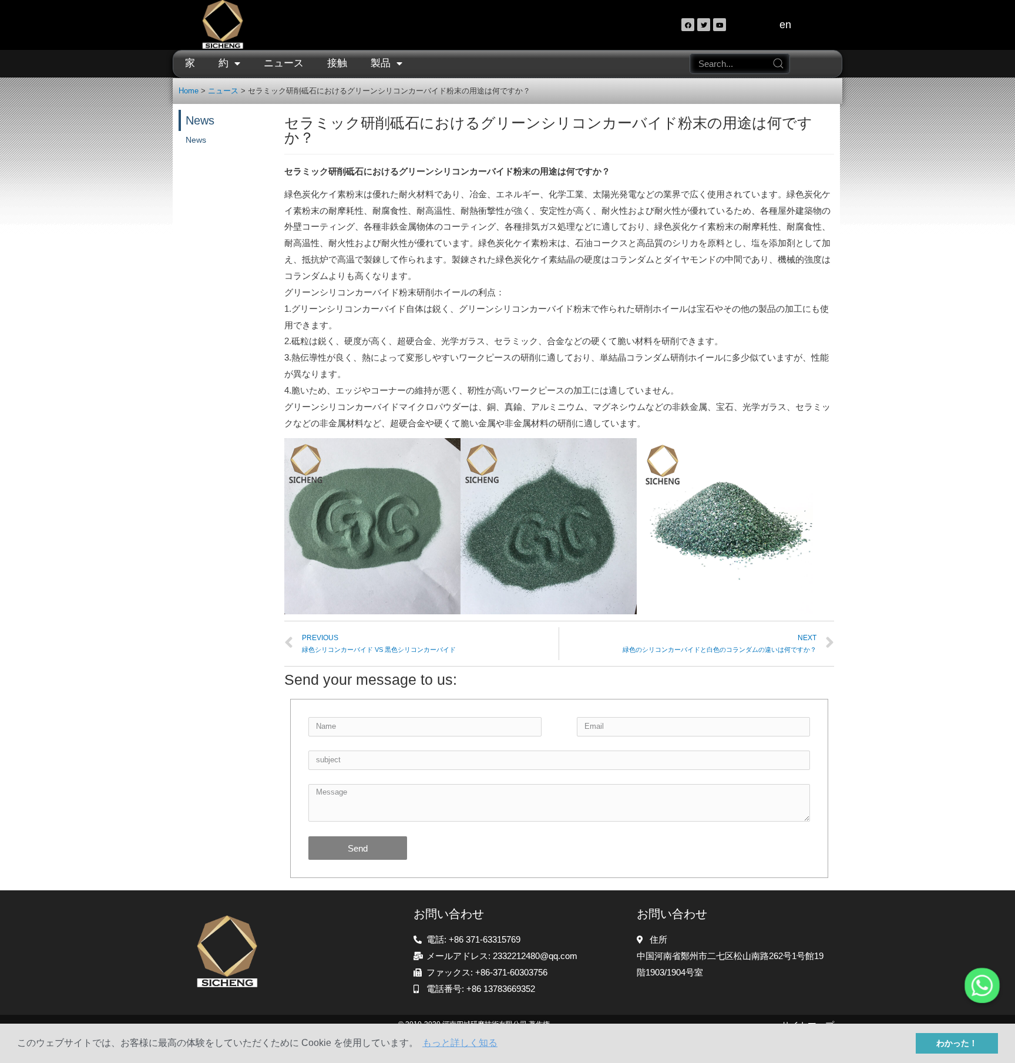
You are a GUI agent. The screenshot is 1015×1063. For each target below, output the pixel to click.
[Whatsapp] (982, 985)
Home (189, 90)
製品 (381, 63)
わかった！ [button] (956, 1043)
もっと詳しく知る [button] (460, 1043)
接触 (337, 63)
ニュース (284, 63)
